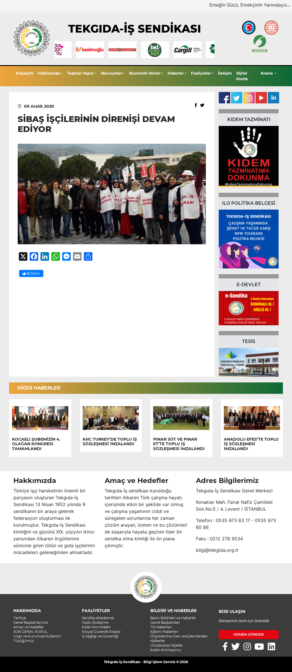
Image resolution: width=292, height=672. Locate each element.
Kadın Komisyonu (165, 650)
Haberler (176, 73)
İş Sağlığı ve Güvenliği (100, 636)
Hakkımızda (49, 73)
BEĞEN (33, 274)
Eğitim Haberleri (164, 631)
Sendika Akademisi (98, 618)
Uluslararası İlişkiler (166, 645)
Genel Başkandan (165, 622)
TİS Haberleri (161, 627)
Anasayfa (24, 73)
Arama (267, 73)
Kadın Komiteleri (96, 627)
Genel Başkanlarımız (30, 622)
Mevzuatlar (111, 73)
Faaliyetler (201, 73)
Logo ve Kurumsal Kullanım (37, 636)
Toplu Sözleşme (95, 622)
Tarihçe (19, 618)
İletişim (225, 73)
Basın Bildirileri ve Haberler (173, 618)
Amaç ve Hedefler (28, 627)
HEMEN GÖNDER (249, 634)
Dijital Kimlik (242, 76)
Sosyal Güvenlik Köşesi (101, 631)
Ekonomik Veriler (145, 73)
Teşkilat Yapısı (80, 73)
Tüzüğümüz (23, 641)
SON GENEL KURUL (30, 631)
